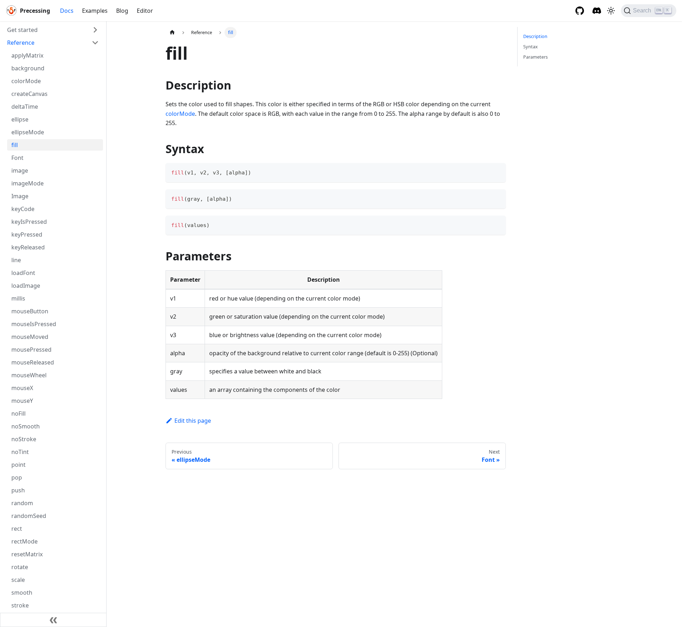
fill (14, 145)
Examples (95, 11)
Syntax (530, 46)
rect (16, 529)
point (18, 465)
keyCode (22, 209)
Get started (22, 30)
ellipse (19, 119)
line (16, 260)
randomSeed (28, 516)
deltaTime (24, 106)
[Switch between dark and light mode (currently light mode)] (611, 10)
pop (16, 477)
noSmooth (25, 426)
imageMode (27, 183)
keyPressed (26, 234)
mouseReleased (32, 362)
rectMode (24, 541)
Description (535, 36)
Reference (20, 43)
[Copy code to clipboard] (497, 172)
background (27, 68)
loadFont (23, 273)
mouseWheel (29, 375)
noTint (20, 452)
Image (19, 196)
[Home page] (172, 32)
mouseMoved (29, 337)
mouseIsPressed (33, 324)
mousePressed (31, 349)
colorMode (26, 81)
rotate (19, 567)
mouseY (22, 401)
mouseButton (29, 311)
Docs (67, 11)
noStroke (23, 439)
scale (18, 580)
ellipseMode (27, 132)
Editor (145, 11)
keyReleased (28, 247)
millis (18, 298)
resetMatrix (27, 554)
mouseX (22, 388)
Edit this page (192, 421)
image (19, 170)
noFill (18, 413)
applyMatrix (27, 55)
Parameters (535, 57)
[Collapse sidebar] (53, 620)
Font (17, 158)
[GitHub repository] (579, 10)
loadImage (25, 286)
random (22, 503)
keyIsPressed (29, 222)
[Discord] (596, 10)
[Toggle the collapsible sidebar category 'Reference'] (95, 42)
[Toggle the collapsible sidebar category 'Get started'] (95, 30)
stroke (20, 605)
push (18, 490)
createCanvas (29, 94)
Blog (122, 11)
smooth (21, 592)
